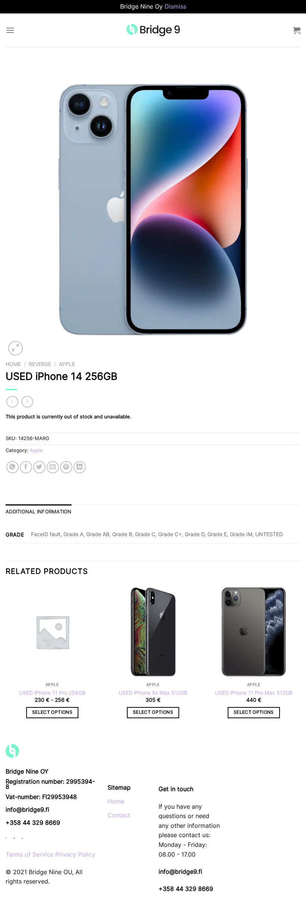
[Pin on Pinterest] (66, 467)
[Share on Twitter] (39, 467)
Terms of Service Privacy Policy (50, 854)
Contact (118, 815)
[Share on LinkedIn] (80, 467)
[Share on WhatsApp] (12, 467)
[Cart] (296, 30)
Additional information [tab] (39, 511)
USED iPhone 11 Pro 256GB (52, 692)
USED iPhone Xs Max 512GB (153, 692)
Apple (67, 364)
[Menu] (10, 30)
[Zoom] (15, 348)
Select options (52, 712)
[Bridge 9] (153, 30)
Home (13, 364)
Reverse (40, 364)
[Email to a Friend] (53, 467)
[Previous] (6, 658)
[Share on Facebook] (26, 467)
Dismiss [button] (175, 6)
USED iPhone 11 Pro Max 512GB (254, 692)
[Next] (300, 658)
